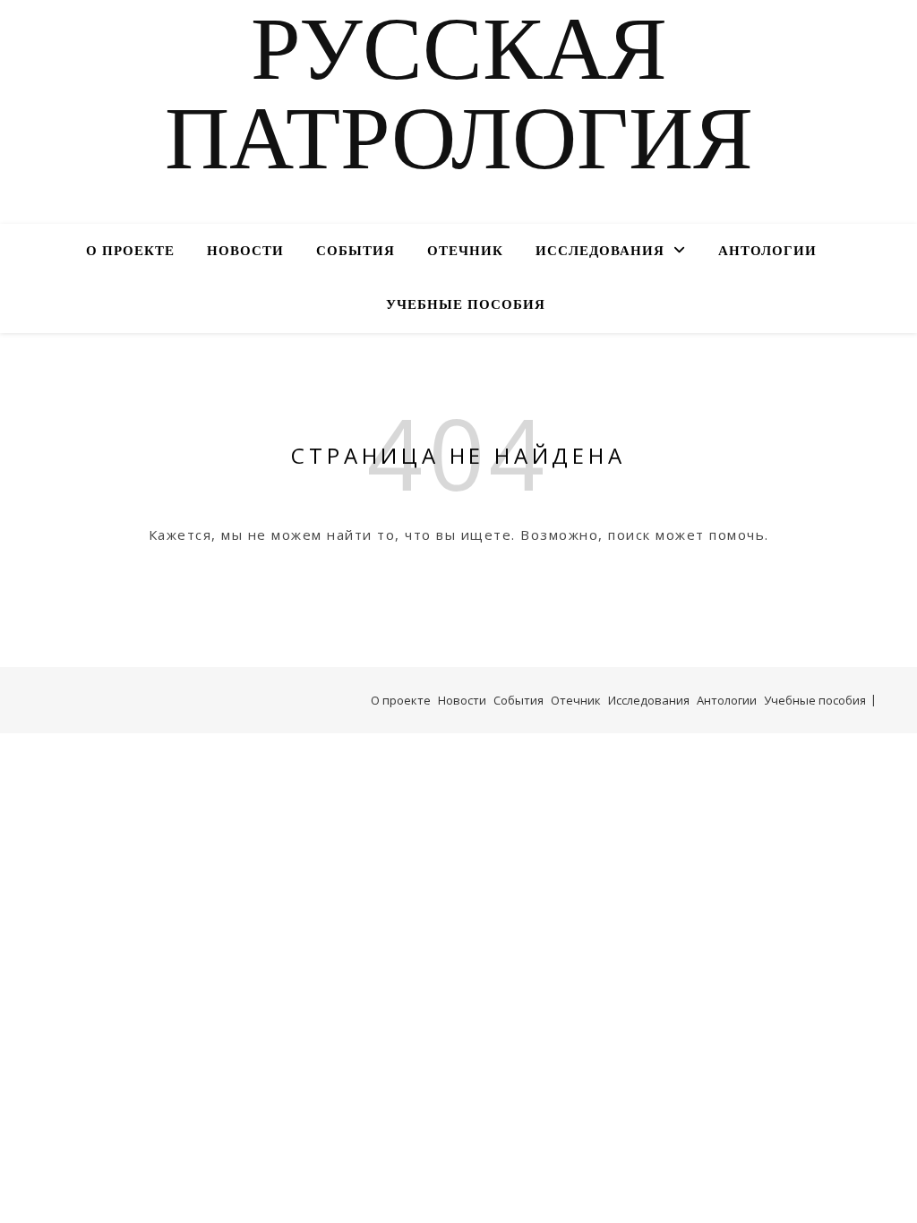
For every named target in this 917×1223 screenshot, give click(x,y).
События (355, 252)
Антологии (767, 252)
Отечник (465, 252)
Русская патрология (459, 101)
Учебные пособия (465, 305)
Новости (245, 252)
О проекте (130, 252)
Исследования (600, 252)
